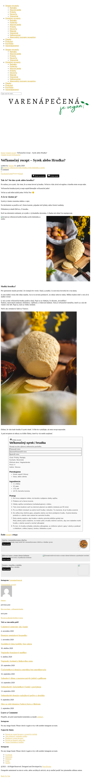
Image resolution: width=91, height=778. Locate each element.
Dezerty (13, 14)
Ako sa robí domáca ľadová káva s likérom (21, 704)
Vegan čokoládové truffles (14, 742)
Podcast (9, 41)
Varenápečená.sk (15, 580)
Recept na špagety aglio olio (15, 740)
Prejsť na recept (39, 176)
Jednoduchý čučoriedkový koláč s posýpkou (21, 687)
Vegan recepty (12, 6)
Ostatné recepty (13, 18)
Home (3, 153)
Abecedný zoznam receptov (23, 37)
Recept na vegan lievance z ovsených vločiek (21, 734)
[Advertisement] (45, 135)
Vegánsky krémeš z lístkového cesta (17, 661)
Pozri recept (6, 544)
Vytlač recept (54, 176)
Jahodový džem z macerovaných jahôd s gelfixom (23, 678)
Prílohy (13, 12)
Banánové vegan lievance (14, 738)
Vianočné (14, 16)
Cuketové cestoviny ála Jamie (14, 627)
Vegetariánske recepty (8, 585)
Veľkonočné (15, 35)
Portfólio (9, 44)
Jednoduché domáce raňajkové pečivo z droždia (23, 695)
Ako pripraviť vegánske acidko (16, 736)
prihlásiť (40, 717)
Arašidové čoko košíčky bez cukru (16, 644)
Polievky (13, 23)
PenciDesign (46, 766)
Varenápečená (12, 46)
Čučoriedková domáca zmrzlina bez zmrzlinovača (23, 669)
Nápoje (13, 31)
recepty (8, 535)
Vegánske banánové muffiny (14, 652)
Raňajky (13, 8)
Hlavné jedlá (15, 10)
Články (8, 39)
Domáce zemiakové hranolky (14, 635)
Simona (11, 166)
